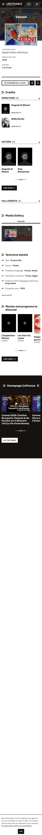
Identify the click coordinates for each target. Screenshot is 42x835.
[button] (29, 229)
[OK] (21, 831)
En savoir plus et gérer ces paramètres (17, 826)
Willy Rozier (23, 52)
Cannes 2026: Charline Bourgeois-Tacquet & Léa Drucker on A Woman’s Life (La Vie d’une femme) (15, 419)
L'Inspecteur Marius (8, 337)
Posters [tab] (21, 221)
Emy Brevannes (23, 170)
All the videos (9, 440)
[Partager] (32, 83)
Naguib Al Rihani (9, 52)
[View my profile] (37, 4)
